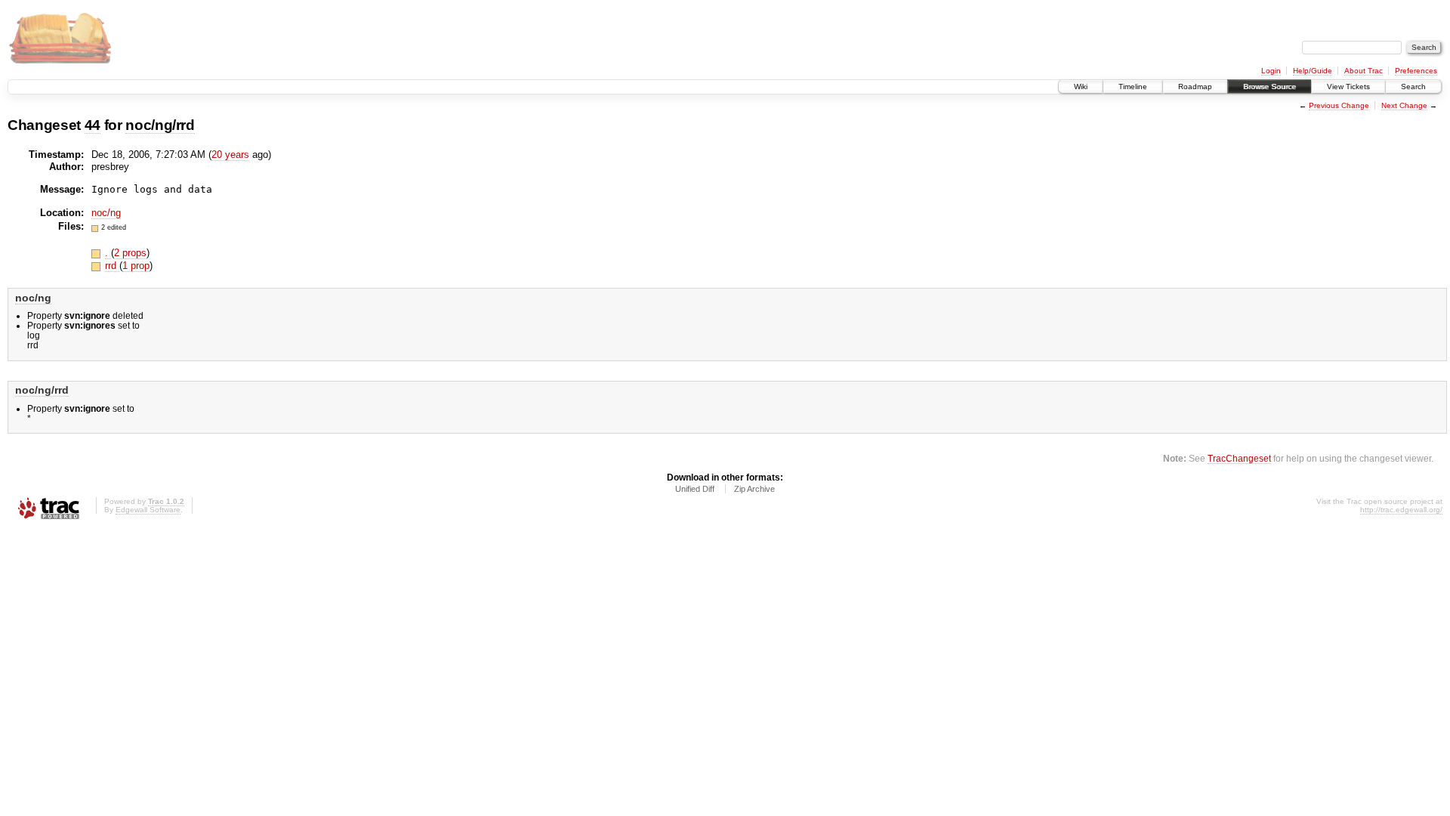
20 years (230, 154)
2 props (130, 252)
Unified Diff (694, 488)
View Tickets (1348, 86)
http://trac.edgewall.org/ (1401, 509)
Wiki (1081, 86)
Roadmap (1195, 86)
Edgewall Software (148, 509)
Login (1271, 70)
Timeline (1132, 86)
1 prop (136, 265)
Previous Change (1339, 105)
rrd (112, 265)
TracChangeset (1239, 458)
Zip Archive (754, 488)
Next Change (1404, 105)
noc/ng (106, 212)
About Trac (1363, 70)
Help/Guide (1312, 70)
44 (92, 125)
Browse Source (1269, 86)
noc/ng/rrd (160, 125)
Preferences (1416, 70)
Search (1413, 86)
